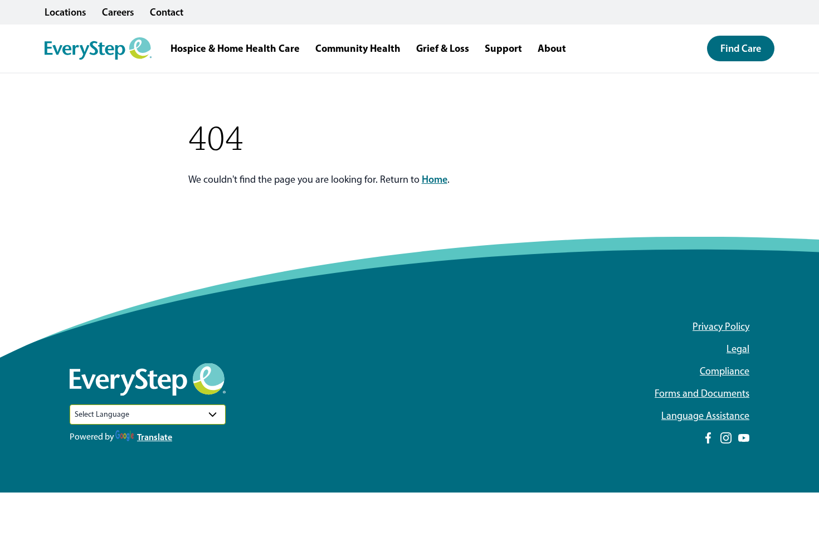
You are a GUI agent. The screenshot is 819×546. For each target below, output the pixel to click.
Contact (166, 12)
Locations (65, 12)
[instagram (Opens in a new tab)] (726, 437)
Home (434, 179)
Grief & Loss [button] (442, 48)
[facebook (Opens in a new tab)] (708, 437)
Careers (118, 12)
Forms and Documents (702, 393)
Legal (738, 349)
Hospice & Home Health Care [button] (235, 48)
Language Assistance (705, 416)
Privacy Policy (721, 326)
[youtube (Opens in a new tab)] (743, 437)
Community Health (358, 48)
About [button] (552, 48)
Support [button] (503, 48)
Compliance (724, 371)
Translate (154, 436)
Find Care (740, 48)
